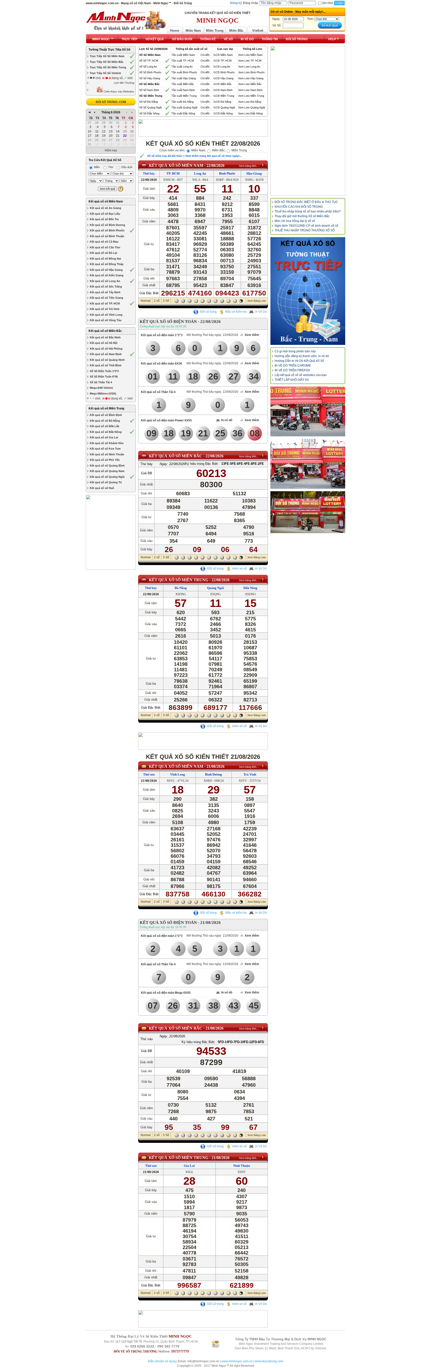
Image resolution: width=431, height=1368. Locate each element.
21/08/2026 (215, 766)
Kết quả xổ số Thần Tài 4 (158, 392)
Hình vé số (239, 568)
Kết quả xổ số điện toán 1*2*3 (162, 335)
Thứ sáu (149, 774)
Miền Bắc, (218, 150)
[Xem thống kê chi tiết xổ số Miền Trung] (263, 579)
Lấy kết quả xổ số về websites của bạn (301, 375)
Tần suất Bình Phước (184, 72)
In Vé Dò (261, 311)
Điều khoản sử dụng (162, 1361)
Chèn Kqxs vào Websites (118, 91)
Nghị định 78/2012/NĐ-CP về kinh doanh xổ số (306, 225)
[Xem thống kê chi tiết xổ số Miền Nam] (263, 164)
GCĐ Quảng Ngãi (224, 107)
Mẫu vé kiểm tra (236, 311)
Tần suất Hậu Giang (183, 78)
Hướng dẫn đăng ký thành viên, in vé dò (302, 356)
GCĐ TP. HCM (222, 60)
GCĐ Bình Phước (224, 72)
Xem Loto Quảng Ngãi (251, 107)
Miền (96, 167)
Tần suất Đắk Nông (183, 113)
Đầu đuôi (126, 167)
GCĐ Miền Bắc (223, 84)
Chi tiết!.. (206, 54)
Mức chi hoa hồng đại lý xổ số (295, 221)
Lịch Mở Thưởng (124, 82)
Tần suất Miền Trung (184, 95)
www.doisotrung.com (269, 1361)
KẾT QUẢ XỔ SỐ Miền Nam (176, 165)
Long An (200, 173)
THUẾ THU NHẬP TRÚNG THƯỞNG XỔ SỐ (305, 230)
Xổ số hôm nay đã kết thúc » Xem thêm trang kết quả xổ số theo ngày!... (194, 155)
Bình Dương (213, 774)
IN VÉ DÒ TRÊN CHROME (293, 365)
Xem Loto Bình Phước (251, 72)
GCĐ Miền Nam (223, 54)
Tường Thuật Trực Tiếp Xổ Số (109, 49)
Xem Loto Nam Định (250, 90)
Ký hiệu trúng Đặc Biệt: (202, 464)
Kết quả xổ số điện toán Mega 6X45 (166, 992)
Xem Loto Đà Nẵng (249, 101)
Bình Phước (227, 173)
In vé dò (226, 420)
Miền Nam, (198, 150)
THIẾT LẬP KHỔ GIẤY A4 (292, 380)
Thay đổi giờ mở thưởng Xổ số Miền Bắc (302, 216)
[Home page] (126, 21)
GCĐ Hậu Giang (223, 78)
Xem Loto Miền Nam (250, 54)
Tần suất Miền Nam (183, 54)
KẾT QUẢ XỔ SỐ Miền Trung (178, 580)
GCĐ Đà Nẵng (222, 101)
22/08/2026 (215, 165)
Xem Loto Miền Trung (251, 95)
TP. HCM (173, 173)
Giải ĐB (146, 473)
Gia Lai (189, 1166)
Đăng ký (236, 3)
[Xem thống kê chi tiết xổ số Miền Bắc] (263, 455)
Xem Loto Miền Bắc (250, 84)
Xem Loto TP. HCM (249, 60)
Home (174, 30)
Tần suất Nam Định (183, 90)
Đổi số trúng (208, 311)
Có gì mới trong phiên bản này (295, 351)
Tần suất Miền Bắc (182, 84)
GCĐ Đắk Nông (223, 113)
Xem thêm (252, 335)
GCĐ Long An (222, 66)
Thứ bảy (149, 173)
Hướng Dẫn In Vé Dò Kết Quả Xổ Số (299, 361)
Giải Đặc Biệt (149, 293)
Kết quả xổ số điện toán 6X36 (161, 363)
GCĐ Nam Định (223, 90)
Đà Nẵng (181, 588)
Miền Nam (193, 30)
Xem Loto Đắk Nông (250, 113)
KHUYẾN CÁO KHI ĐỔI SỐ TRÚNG (299, 206)
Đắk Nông (250, 588)
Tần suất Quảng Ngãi (184, 107)
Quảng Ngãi (215, 588)
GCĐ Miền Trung (224, 95)
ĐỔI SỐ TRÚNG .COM (111, 102)
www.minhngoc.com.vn (237, 1361)
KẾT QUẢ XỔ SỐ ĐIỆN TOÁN (168, 321)
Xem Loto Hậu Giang (250, 78)
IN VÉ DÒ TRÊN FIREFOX (292, 370)
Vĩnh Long (177, 774)
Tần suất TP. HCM (182, 60)
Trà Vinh (249, 774)
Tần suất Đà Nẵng (182, 101)
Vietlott (257, 30)
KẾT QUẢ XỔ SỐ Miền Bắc (175, 456)
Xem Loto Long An (249, 66)
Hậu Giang (254, 173)
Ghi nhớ (327, 3)
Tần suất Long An (182, 66)
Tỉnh (110, 167)
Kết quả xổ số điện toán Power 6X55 (166, 420)
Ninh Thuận (241, 1166)
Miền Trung (214, 30)
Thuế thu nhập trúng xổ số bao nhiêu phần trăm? (308, 211)
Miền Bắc (236, 30)
